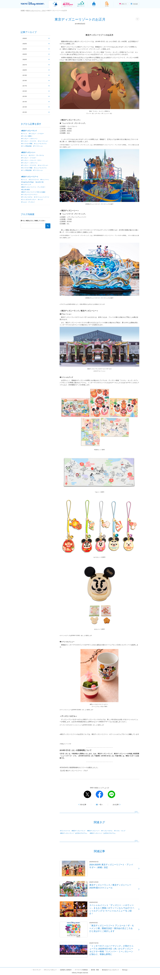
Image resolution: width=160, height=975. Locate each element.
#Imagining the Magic (27, 182)
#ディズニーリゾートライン (29, 194)
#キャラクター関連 (26, 143)
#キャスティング (26, 184)
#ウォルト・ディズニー (28, 202)
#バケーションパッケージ (41, 197)
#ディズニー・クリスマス (28, 141)
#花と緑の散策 (25, 189)
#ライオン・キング (119, 831)
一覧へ (101, 804)
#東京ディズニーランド (78, 831)
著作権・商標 (95, 970)
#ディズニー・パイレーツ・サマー (31, 160)
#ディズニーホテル (106, 831)
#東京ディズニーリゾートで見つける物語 (33, 192)
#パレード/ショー (43, 141)
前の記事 (83, 804)
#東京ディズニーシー (93, 831)
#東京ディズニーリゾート (29, 176)
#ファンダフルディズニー (28, 199)
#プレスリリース (65, 831)
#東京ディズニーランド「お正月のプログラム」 (74, 833)
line (111, 794)
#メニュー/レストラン (40, 143)
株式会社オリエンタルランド (110, 970)
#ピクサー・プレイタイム (36, 155)
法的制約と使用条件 (66, 970)
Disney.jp (124, 970)
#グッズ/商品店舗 (26, 146)
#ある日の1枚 (40, 182)
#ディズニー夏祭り (26, 136)
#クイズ (40, 199)
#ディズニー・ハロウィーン (29, 138)
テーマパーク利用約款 (81, 970)
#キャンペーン (44, 179)
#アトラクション (38, 146)
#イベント (24, 133)
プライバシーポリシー (50, 970)
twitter (87, 794)
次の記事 (116, 804)
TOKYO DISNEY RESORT (33, 4)
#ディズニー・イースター (36, 133)
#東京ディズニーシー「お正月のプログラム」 (103, 833)
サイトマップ (36, 970)
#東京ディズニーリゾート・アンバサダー (33, 187)
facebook (99, 794)
